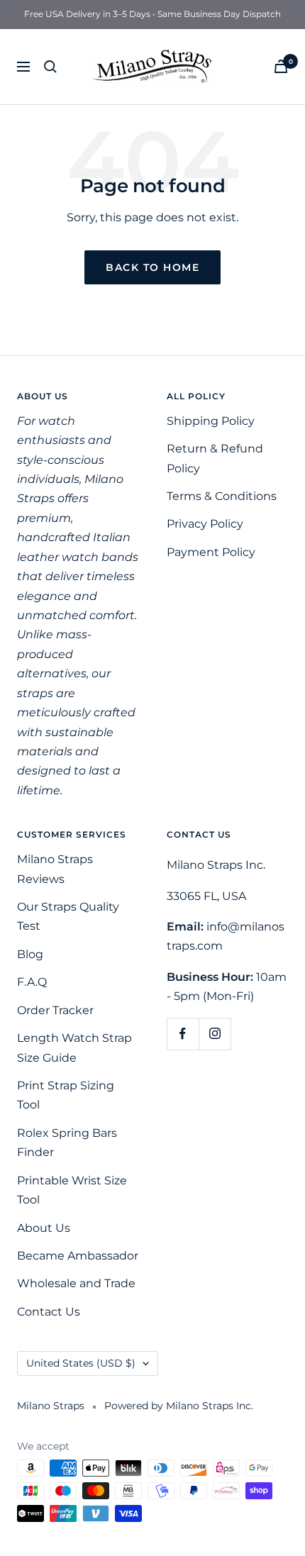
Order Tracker (55, 1010)
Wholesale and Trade (76, 1283)
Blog (30, 954)
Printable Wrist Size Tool (72, 1190)
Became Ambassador (77, 1255)
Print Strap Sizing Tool (65, 1095)
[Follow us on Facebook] (183, 1034)
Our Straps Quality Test (68, 916)
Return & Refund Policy (215, 458)
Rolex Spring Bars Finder (67, 1142)
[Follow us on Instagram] (215, 1034)
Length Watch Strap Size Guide (74, 1047)
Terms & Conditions (222, 496)
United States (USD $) (80, 1363)
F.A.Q (32, 982)
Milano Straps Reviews (55, 868)
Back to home (152, 267)
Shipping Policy (211, 421)
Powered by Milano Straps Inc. (178, 1405)
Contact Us (48, 1311)
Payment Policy (211, 552)
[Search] (50, 66)
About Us (43, 1228)
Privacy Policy (205, 523)
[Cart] (281, 66)
